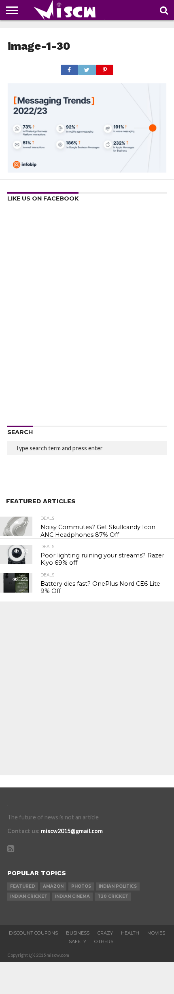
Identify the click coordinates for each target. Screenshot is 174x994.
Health (130, 933)
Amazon (53, 886)
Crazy (105, 933)
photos (81, 886)
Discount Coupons (33, 933)
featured (22, 886)
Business (77, 933)
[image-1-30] (87, 170)
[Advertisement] (87, 316)
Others (103, 941)
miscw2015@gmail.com (72, 830)
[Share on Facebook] (69, 68)
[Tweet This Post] (87, 68)
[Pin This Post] (105, 68)
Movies (156, 933)
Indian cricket (28, 896)
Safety (77, 941)
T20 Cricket (113, 896)
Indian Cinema (72, 896)
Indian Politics (118, 886)
